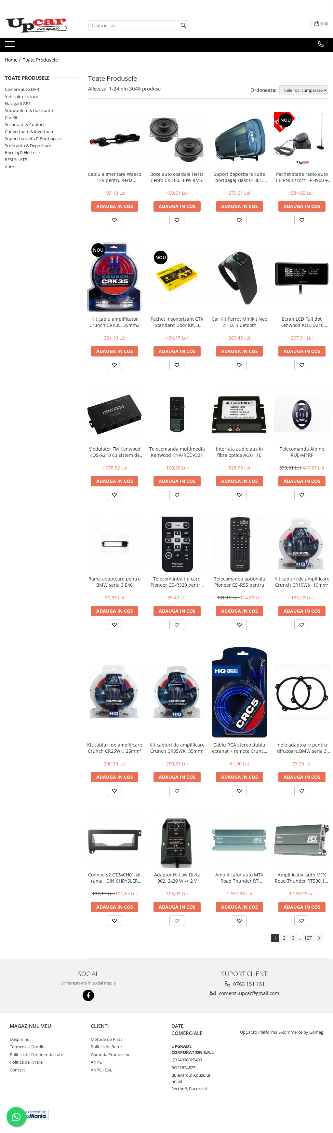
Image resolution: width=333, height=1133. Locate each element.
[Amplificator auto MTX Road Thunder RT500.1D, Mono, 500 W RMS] (302, 840)
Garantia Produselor (110, 1054)
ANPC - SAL (101, 1070)
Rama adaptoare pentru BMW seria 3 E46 (114, 582)
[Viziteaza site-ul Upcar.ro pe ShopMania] (30, 1115)
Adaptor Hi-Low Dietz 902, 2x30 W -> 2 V (177, 878)
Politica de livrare (26, 1062)
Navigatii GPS (18, 103)
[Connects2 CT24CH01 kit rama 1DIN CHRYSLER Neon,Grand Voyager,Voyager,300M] (114, 840)
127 (308, 938)
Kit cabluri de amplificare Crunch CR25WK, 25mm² (114, 748)
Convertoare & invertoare (29, 131)
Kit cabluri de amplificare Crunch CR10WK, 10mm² (301, 582)
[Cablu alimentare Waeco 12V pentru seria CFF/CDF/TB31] (114, 140)
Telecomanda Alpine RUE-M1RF (302, 452)
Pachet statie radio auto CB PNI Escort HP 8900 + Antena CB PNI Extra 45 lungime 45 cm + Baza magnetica (302, 177)
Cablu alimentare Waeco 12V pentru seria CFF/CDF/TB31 (114, 177)
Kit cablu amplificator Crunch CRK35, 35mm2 (114, 322)
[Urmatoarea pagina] (319, 938)
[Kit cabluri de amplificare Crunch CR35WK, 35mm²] (177, 692)
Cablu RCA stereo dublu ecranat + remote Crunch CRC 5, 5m (239, 748)
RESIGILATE (16, 159)
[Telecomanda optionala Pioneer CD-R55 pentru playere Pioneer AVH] (239, 544)
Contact (17, 1070)
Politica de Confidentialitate (36, 1054)
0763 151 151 (248, 984)
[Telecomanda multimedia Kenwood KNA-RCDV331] (177, 414)
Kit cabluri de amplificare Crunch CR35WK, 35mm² (177, 748)
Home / (13, 60)
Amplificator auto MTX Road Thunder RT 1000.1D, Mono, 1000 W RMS (239, 878)
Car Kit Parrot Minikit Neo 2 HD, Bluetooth (239, 322)
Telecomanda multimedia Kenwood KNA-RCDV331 (177, 452)
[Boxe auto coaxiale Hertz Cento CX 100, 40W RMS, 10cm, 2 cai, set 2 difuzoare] (177, 140)
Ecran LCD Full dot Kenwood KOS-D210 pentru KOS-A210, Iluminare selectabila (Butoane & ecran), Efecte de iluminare (301, 322)
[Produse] (10, 46)
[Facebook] (88, 995)
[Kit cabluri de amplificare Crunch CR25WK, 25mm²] (114, 692)
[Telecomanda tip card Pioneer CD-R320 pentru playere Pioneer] (177, 544)
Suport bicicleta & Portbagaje (33, 138)
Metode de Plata (107, 1039)
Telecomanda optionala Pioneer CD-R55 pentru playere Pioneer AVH (239, 582)
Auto (9, 167)
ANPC (96, 1062)
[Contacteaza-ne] (320, 44)
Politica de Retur (106, 1047)
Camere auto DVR (22, 89)
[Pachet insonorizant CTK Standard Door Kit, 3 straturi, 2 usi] (177, 277)
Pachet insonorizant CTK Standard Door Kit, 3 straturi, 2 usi (177, 322)
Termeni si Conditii (28, 1047)
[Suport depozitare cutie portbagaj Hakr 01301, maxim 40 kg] (239, 140)
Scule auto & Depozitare (28, 145)
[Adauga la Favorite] (114, 220)
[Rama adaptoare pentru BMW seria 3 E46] (114, 544)
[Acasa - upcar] (37, 25)
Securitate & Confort (24, 124)
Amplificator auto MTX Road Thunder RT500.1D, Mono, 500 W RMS (302, 878)
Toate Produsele (40, 60)
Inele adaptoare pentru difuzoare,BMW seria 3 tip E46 (301, 748)
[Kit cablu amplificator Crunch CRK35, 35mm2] (114, 277)
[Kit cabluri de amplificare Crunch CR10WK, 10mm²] (302, 544)
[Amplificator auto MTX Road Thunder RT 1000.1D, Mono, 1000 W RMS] (239, 840)
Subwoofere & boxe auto (29, 110)
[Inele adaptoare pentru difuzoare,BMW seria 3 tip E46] (302, 692)
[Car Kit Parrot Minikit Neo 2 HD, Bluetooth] (239, 277)
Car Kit (11, 117)
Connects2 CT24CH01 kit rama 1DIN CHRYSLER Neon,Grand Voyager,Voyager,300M (114, 878)
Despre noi (20, 1039)
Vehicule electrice (21, 96)
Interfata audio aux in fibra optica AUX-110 (239, 452)
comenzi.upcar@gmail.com (248, 993)
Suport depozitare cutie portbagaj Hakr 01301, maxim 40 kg (239, 177)
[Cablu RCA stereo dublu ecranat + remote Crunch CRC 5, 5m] (239, 692)
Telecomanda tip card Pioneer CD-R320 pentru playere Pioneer (177, 582)
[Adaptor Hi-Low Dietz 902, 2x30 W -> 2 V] (177, 840)
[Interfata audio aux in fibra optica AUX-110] (239, 414)
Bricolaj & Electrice (22, 152)
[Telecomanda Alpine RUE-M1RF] (302, 414)
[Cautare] (183, 25)
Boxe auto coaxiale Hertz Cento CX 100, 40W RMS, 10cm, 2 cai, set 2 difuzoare (177, 177)
